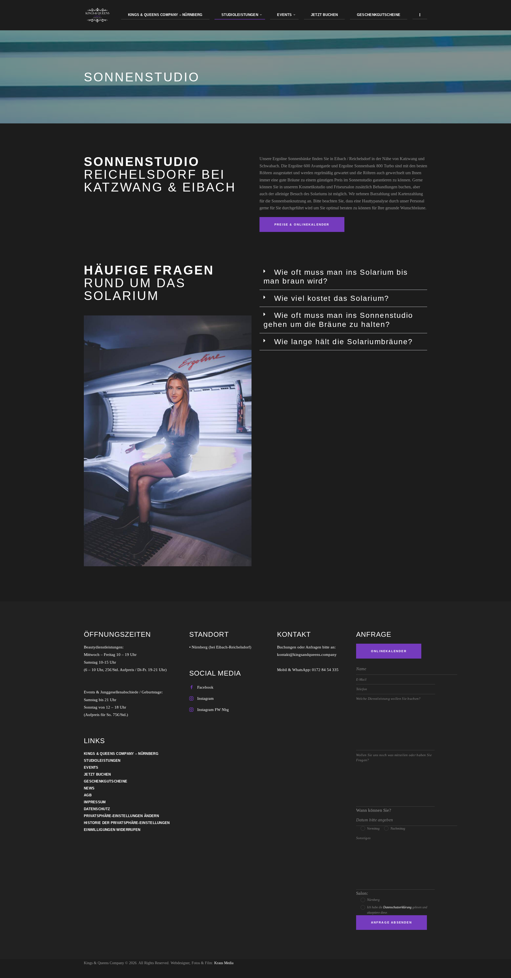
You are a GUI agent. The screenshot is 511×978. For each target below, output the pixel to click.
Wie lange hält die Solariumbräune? (343, 342)
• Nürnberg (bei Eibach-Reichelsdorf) (220, 647)
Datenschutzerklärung (397, 907)
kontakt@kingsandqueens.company (307, 654)
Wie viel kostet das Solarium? (331, 298)
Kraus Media (223, 963)
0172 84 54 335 (325, 670)
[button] (343, 277)
